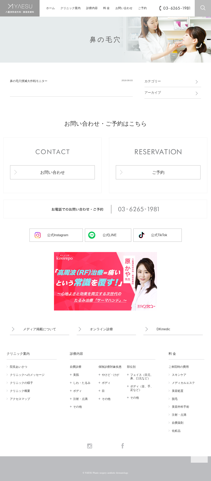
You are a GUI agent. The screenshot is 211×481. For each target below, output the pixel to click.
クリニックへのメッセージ (27, 374)
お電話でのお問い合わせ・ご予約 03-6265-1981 (105, 209)
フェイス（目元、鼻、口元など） (141, 376)
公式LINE (110, 235)
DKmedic (163, 329)
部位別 (131, 366)
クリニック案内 (70, 8)
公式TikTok (159, 235)
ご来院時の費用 (179, 366)
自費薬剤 (177, 422)
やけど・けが (110, 374)
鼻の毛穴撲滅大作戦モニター (28, 81)
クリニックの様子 (21, 382)
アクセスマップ (20, 398)
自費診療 (75, 366)
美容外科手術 (180, 406)
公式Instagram (57, 235)
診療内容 (92, 8)
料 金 (106, 8)
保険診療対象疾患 (110, 366)
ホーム (50, 8)
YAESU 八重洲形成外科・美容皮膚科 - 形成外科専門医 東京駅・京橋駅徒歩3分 (20, 8)
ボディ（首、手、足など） (141, 388)
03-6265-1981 (176, 8)
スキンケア (179, 374)
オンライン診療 (101, 329)
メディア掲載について (39, 329)
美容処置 (177, 390)
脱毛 (175, 398)
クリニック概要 (20, 390)
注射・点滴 (80, 398)
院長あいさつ (18, 366)
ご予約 (142, 8)
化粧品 (176, 430)
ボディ (77, 390)
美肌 (76, 374)
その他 (77, 406)
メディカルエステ (183, 382)
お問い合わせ (123, 8)
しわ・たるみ (81, 382)
